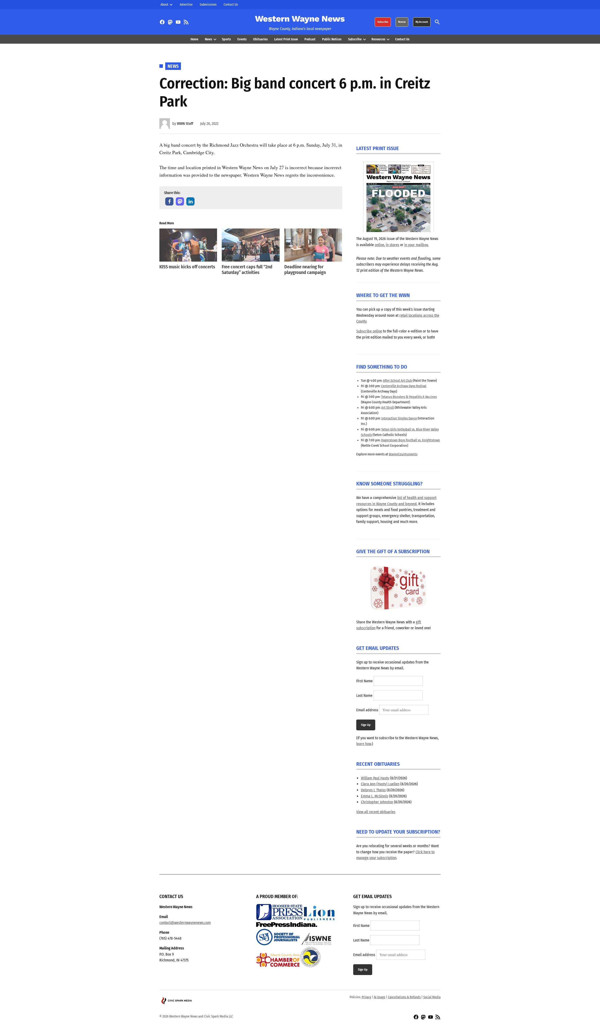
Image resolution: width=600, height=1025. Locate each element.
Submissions (208, 5)
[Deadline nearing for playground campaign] (313, 245)
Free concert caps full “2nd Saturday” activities (247, 269)
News (208, 39)
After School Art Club (397, 381)
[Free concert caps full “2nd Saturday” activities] (250, 245)
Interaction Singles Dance (399, 418)
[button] (169, 201)
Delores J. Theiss (373, 790)
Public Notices (331, 39)
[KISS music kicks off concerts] (188, 245)
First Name (364, 681)
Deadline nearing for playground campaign (305, 269)
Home (194, 39)
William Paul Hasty (375, 778)
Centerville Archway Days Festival (403, 386)
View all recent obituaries (375, 812)
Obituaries (260, 39)
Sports (226, 39)
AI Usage (379, 997)
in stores (392, 245)
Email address (367, 710)
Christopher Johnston (377, 802)
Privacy (366, 997)
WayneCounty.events (403, 454)
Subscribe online (369, 331)
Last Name (364, 695)
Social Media (432, 997)
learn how (363, 744)
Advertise (186, 5)
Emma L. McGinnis (374, 796)
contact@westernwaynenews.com (185, 922)
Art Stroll (387, 408)
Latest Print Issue (286, 39)
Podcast (309, 39)
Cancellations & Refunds (404, 997)
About (164, 5)
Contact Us (231, 5)
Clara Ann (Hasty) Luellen (380, 784)
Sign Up (366, 725)
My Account (422, 21)
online (379, 245)
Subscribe (382, 21)
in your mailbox (416, 245)
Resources (378, 39)
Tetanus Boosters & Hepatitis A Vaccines (409, 397)
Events (242, 39)
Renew (402, 21)
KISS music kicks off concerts (187, 267)
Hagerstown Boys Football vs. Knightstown (410, 440)
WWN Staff (185, 123)
